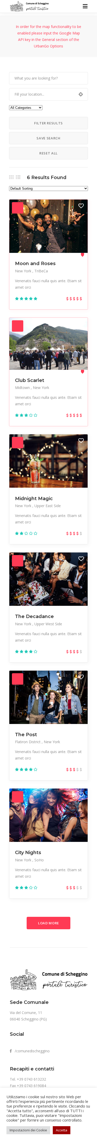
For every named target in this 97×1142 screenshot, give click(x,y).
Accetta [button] (61, 1130)
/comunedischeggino (31, 1050)
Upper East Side (47, 505)
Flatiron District (28, 741)
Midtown (23, 387)
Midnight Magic (34, 498)
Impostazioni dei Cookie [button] (28, 1130)
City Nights (28, 852)
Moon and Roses (35, 263)
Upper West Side (48, 623)
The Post (26, 734)
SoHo (39, 859)
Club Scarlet (29, 380)
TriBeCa (41, 270)
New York (23, 270)
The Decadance (34, 616)
